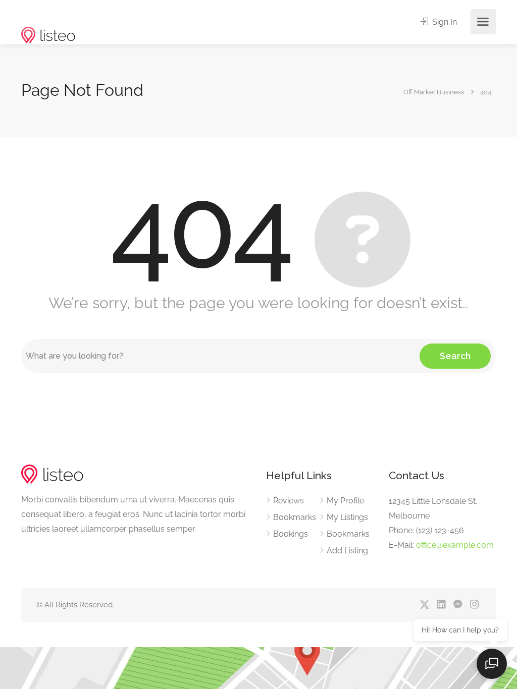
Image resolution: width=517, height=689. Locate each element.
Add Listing (347, 550)
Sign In (443, 22)
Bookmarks (294, 517)
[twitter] (424, 605)
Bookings (290, 534)
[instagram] (474, 605)
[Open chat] (492, 664)
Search (455, 356)
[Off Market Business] (48, 19)
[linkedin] (441, 605)
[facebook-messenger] (457, 605)
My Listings (347, 517)
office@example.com (455, 545)
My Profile (345, 500)
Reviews (288, 500)
